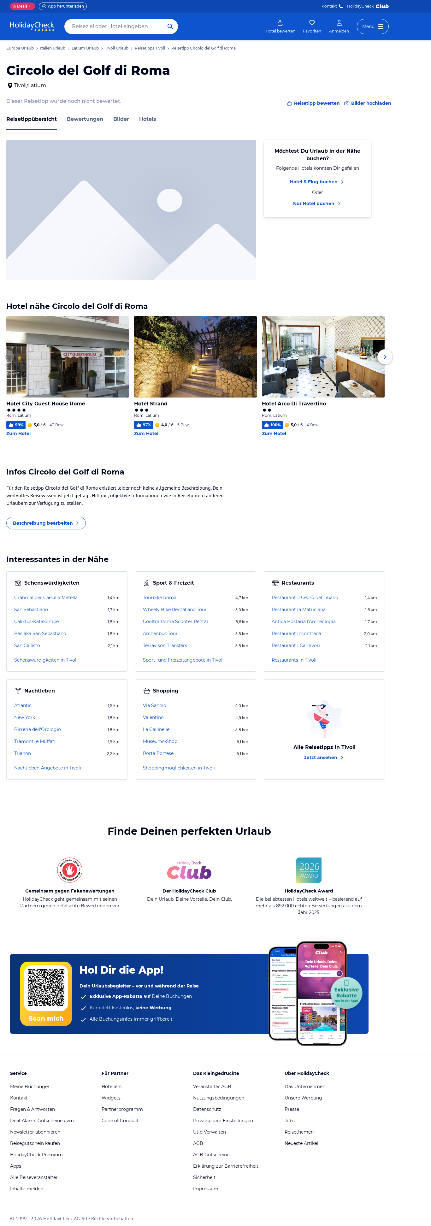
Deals (20, 6)
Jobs (290, 1120)
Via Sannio (154, 705)
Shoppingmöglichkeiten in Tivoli (179, 768)
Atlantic (23, 705)
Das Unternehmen (305, 1086)
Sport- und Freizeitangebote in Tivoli (183, 660)
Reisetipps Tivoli (150, 48)
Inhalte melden (26, 1189)
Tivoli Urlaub (116, 48)
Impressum (205, 1189)
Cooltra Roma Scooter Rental (175, 621)
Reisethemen (299, 1132)
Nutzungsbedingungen (218, 1098)
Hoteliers (111, 1086)
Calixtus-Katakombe (36, 621)
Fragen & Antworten (32, 1109)
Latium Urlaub (85, 48)
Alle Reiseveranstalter (34, 1177)
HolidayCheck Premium (36, 1155)
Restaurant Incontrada (296, 633)
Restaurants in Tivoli (294, 660)
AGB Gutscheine (211, 1155)
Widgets (111, 1098)
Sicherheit (204, 1177)
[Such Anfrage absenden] (170, 26)
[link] (280, 26)
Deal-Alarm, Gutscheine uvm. (42, 1120)
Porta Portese (158, 753)
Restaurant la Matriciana (299, 609)
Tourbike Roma (159, 597)
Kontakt (329, 6)
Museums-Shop (160, 741)
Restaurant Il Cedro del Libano (305, 597)
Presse (292, 1109)
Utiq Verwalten (209, 1132)
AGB (198, 1143)
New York (24, 717)
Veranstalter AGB (212, 1086)
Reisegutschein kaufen (35, 1143)
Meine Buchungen (30, 1086)
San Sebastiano (31, 609)
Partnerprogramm (122, 1109)
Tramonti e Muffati (35, 741)
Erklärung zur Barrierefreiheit (225, 1166)
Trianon (22, 753)
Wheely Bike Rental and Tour (175, 609)
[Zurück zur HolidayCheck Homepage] (32, 26)
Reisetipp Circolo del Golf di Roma (203, 48)
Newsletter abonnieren (35, 1132)
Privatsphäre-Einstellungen (223, 1120)
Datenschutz (207, 1109)
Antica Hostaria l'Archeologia (304, 621)
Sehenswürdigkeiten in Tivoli (46, 660)
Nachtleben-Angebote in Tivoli (47, 768)
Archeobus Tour (160, 633)
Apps (15, 1166)
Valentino (153, 717)
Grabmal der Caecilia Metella (46, 597)
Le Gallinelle (156, 729)
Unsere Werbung (303, 1098)
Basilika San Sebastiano (40, 633)
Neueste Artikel (301, 1143)
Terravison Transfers (165, 645)
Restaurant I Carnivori (296, 645)
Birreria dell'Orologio (37, 729)
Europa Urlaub (20, 48)
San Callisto (27, 645)
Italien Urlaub (52, 48)
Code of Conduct (120, 1120)
